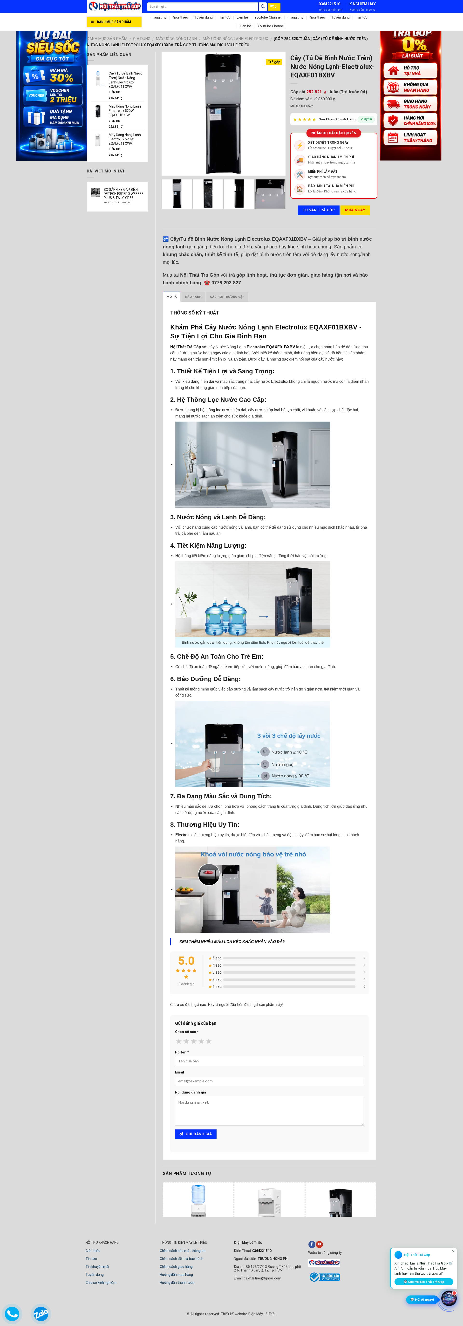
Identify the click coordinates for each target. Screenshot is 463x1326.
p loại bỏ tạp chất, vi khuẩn (293, 410)
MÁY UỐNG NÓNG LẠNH (176, 38)
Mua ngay (355, 210)
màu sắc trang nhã (236, 381)
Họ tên (182, 1052)
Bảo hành (193, 297)
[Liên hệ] (11, 1312)
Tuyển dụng (203, 17)
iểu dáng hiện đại (199, 381)
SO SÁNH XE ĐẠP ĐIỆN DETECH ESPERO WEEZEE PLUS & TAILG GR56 (123, 194)
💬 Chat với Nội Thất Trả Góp (424, 1282)
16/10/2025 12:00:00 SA (117, 202)
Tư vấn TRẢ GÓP (319, 210)
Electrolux (279, 381)
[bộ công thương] (324, 1281)
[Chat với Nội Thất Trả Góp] (449, 1299)
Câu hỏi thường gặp (227, 297)
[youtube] (319, 1244)
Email (179, 1072)
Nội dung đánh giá (190, 1092)
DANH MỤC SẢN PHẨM (107, 38)
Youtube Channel (267, 17)
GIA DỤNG (141, 38)
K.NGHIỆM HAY (362, 4)
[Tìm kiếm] (263, 6)
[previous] (170, 113)
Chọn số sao (187, 1032)
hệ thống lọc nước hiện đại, (223, 410)
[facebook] (311, 1244)
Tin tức (225, 17)
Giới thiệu (180, 17)
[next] (276, 113)
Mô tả (172, 297)
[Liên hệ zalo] (40, 1312)
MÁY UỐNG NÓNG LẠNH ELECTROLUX (235, 38)
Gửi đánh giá (198, 1134)
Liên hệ (242, 17)
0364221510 (329, 4)
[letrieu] (117, 6)
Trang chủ (159, 17)
